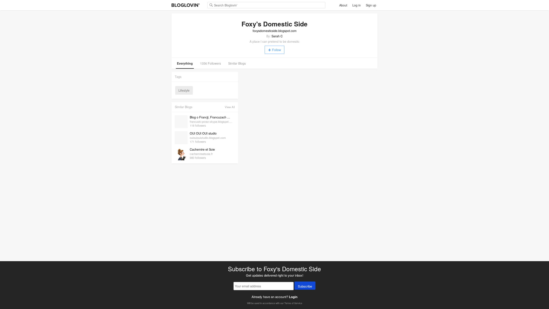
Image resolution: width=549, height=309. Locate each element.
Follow (276, 50)
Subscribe (305, 286)
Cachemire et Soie (202, 149)
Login (293, 296)
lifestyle (184, 90)
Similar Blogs (237, 63)
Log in (356, 5)
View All (230, 107)
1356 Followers (210, 63)
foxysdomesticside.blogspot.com (275, 31)
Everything (185, 63)
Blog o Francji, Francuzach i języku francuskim (211, 117)
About (343, 5)
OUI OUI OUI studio (203, 133)
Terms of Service (293, 303)
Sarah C (277, 36)
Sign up (371, 5)
